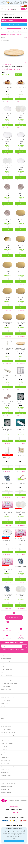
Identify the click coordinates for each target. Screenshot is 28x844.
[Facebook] (10, 812)
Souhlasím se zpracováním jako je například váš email (14, 650)
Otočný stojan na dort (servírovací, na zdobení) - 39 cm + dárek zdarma (20, 350)
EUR (5, 5)
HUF (8, 5)
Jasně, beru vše (14, 840)
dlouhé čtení (16, 834)
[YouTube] (17, 812)
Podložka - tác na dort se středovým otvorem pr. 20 (7, 429)
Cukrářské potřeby (11, 13)
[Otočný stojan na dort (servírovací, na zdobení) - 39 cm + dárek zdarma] (14, 52)
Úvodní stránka (4, 13)
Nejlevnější (9, 34)
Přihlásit (24, 646)
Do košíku (18, 74)
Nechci (14, 838)
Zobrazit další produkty (14, 617)
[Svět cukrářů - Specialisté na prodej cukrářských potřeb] (5, 9)
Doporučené (3, 34)
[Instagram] (14, 812)
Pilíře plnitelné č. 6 (20, 455)
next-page (20, 622)
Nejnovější (19, 34)
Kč (3, 5)
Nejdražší (14, 34)
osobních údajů (15, 649)
